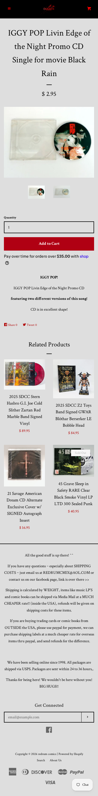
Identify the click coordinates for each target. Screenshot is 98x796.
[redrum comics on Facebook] (49, 731)
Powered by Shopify (71, 754)
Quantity (10, 218)
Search (41, 760)
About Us (55, 760)
